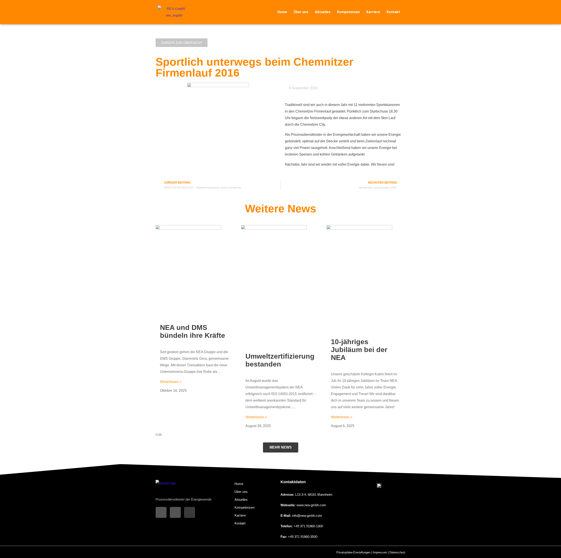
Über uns (301, 12)
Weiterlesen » (170, 382)
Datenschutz (397, 552)
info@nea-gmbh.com (307, 515)
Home (282, 12)
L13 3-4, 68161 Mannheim (313, 494)
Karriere (373, 12)
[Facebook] (161, 512)
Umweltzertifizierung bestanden (279, 360)
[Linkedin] (189, 512)
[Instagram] (175, 512)
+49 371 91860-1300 (308, 526)
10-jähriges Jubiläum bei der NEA (359, 349)
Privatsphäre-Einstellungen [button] (353, 552)
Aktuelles (322, 12)
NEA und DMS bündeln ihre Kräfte (192, 331)
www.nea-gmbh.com (311, 505)
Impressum (380, 552)
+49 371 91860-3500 (302, 536)
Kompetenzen (348, 12)
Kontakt (393, 12)
